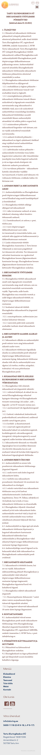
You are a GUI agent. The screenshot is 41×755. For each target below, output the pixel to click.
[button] (37, 7)
